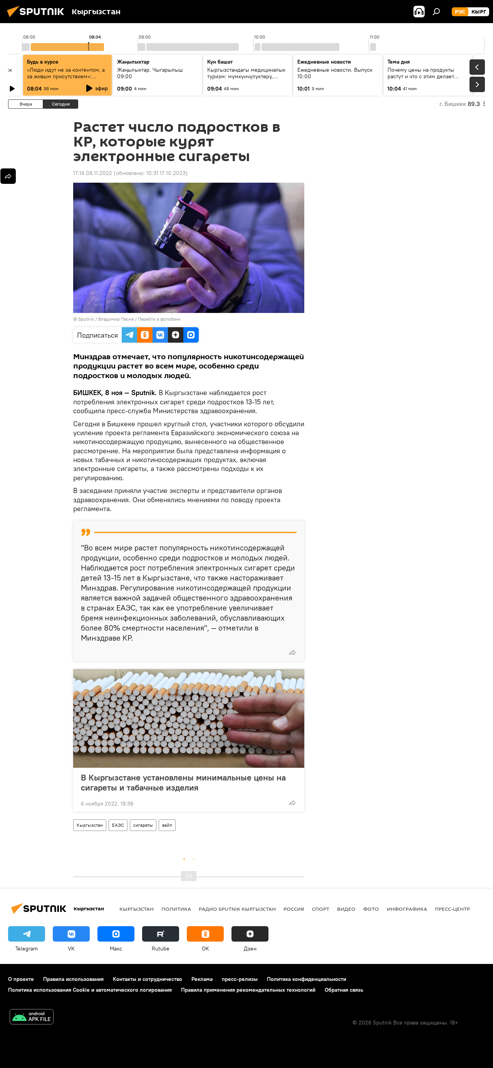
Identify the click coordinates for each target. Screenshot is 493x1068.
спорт (320, 908)
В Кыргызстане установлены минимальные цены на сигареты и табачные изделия (183, 782)
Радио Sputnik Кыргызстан (237, 908)
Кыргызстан (90, 825)
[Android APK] (31, 1017)
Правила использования (73, 978)
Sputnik (86, 319)
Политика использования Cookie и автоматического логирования (90, 989)
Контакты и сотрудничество (147, 978)
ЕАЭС (118, 825)
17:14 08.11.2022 (92, 173)
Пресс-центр (452, 908)
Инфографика (407, 908)
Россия (293, 908)
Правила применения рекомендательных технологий (248, 989)
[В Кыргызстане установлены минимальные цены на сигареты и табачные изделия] (188, 718)
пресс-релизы (240, 978)
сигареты (143, 825)
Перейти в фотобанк (159, 319)
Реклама (202, 978)
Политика (176, 908)
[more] (292, 652)
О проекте (21, 978)
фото (371, 908)
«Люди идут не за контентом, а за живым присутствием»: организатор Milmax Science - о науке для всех (67, 79)
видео (346, 908)
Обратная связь (344, 989)
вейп (167, 825)
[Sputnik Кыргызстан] (38, 18)
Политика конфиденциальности (306, 978)
